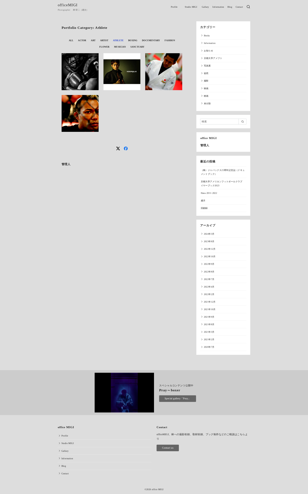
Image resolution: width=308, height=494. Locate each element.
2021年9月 (209, 317)
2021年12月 (210, 302)
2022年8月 (209, 271)
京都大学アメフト (213, 58)
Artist (104, 40)
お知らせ (208, 50)
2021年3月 (209, 332)
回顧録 (204, 208)
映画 (206, 88)
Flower (104, 46)
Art (93, 40)
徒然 (206, 73)
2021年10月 (210, 309)
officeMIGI (67, 5)
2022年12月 (210, 249)
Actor (82, 40)
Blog (229, 7)
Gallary (205, 7)
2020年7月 (209, 347)
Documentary (151, 40)
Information (218, 7)
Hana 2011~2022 (209, 193)
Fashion (170, 40)
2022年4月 (209, 286)
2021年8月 (209, 324)
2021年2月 (209, 339)
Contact (239, 7)
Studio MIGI (191, 7)
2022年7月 (209, 279)
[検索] (248, 7)
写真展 (207, 65)
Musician (120, 46)
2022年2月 (209, 294)
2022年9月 (209, 264)
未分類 (207, 103)
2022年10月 (210, 256)
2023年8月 (209, 241)
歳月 (203, 200)
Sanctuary (137, 46)
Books (207, 35)
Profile (175, 7)
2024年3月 (209, 234)
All (71, 40)
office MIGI (157, 489)
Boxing (132, 40)
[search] (242, 121)
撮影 (206, 80)
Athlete (118, 40)
